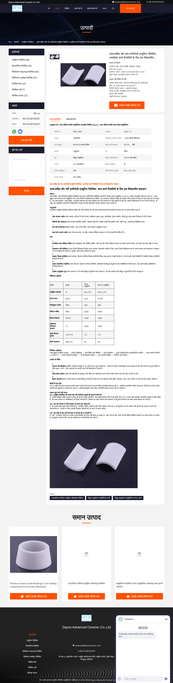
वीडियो (67, 8)
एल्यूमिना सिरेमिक (27, 42)
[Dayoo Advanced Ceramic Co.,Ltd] (17, 8)
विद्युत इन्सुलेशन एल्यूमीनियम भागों (99, 498)
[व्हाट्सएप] (14, 131)
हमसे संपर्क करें (92, 8)
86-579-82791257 (156, 2)
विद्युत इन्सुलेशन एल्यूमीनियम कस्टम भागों (128, 498)
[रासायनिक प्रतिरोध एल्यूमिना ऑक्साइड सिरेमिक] (33, 554)
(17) (20, 95)
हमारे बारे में (78, 8)
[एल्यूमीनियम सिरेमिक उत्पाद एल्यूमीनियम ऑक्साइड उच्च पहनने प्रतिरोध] (86, 554)
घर (49, 8)
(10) (19, 84)
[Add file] (119, 679)
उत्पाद (57, 8)
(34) (22, 66)
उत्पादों (16, 42)
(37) (24, 78)
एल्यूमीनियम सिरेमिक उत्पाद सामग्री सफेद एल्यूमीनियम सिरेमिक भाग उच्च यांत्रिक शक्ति (136, 585)
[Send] (166, 679)
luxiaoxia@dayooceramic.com (128, 2)
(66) (25, 72)
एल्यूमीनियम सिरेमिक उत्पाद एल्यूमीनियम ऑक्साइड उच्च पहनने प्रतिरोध (86, 585)
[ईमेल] (20, 131)
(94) (20, 60)
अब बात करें (130, 8)
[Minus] (166, 619)
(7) (18, 89)
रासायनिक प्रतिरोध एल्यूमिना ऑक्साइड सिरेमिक (67, 498)
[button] (13, 561)
